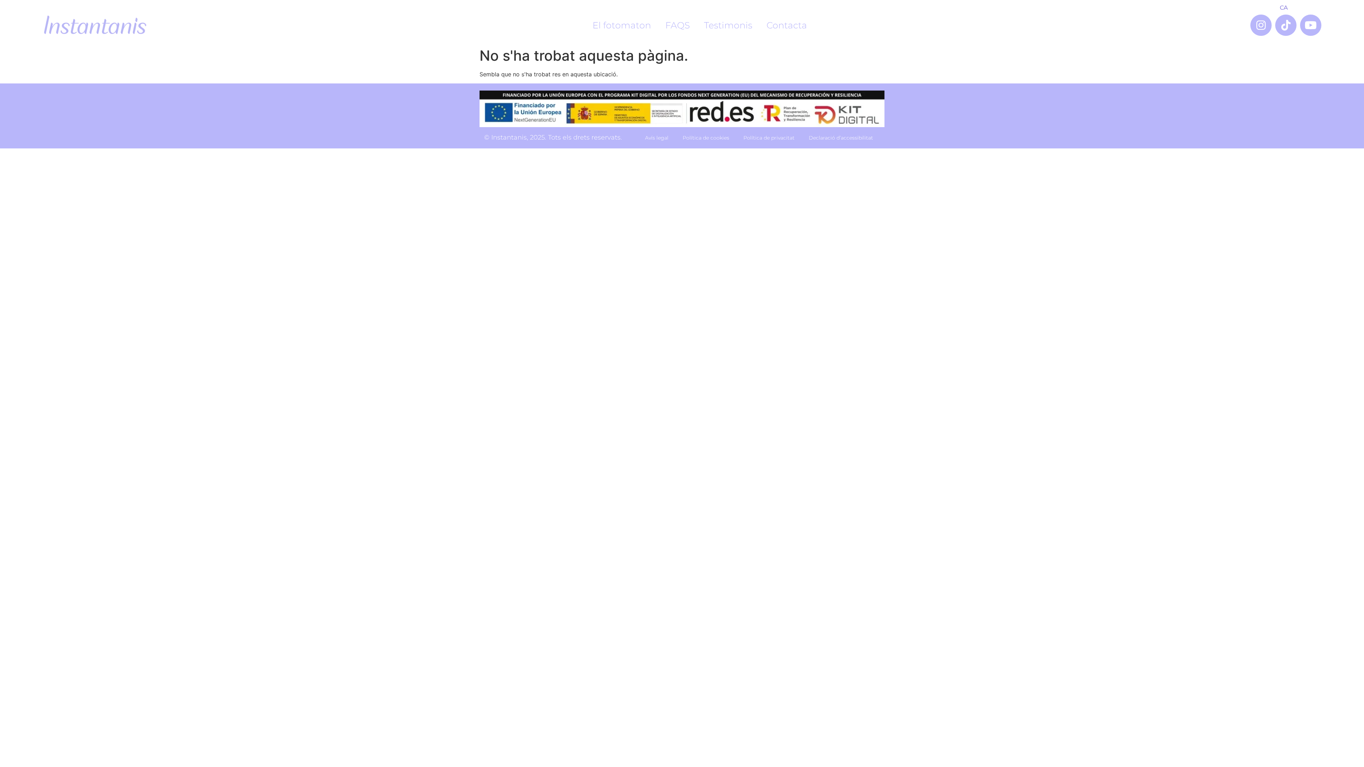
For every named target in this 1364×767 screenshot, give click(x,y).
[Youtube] (1310, 25)
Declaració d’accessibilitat (841, 138)
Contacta (787, 25)
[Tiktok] (1286, 25)
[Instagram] (1261, 25)
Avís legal (657, 138)
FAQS (677, 25)
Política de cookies (706, 138)
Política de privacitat (769, 138)
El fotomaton (621, 25)
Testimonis (728, 25)
